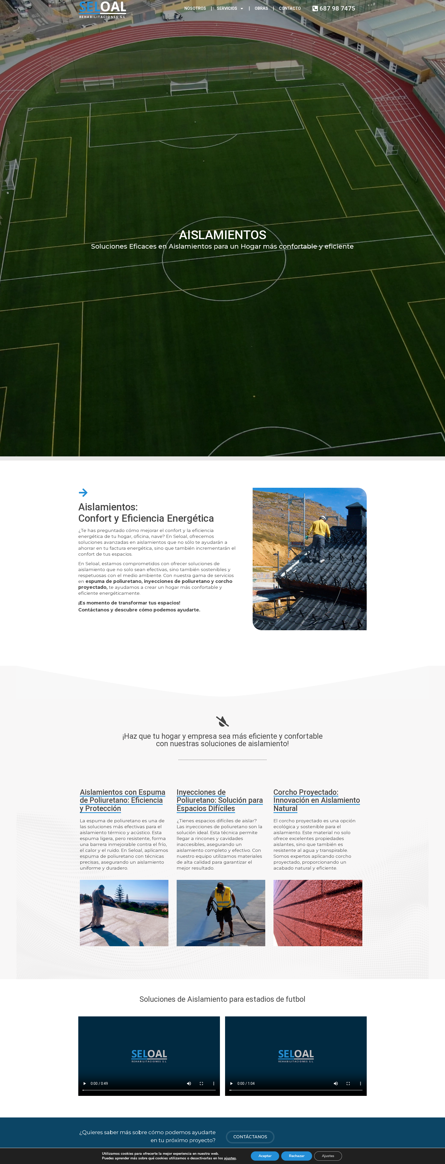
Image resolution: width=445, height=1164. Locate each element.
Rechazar (296, 1155)
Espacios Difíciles (206, 808)
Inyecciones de (201, 792)
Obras (261, 8)
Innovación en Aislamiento (316, 800)
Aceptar (265, 1155)
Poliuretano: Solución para (220, 800)
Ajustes (328, 1155)
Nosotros (195, 8)
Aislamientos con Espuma (122, 792)
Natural (285, 808)
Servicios (227, 8)
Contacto (290, 8)
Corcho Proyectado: (305, 792)
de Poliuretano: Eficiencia (121, 800)
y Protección (100, 808)
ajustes (230, 1158)
